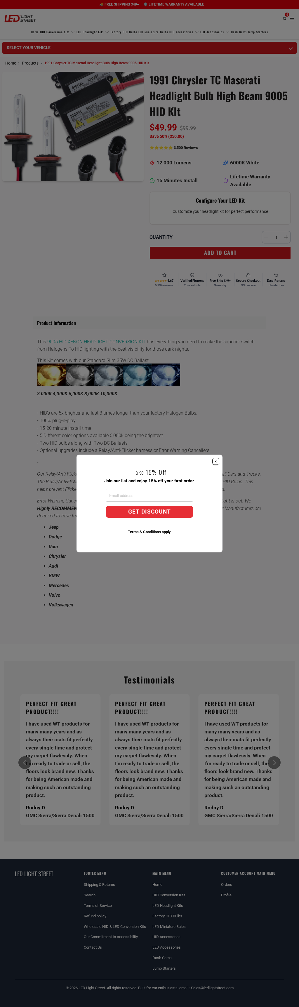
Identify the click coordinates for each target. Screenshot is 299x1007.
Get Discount (149, 512)
